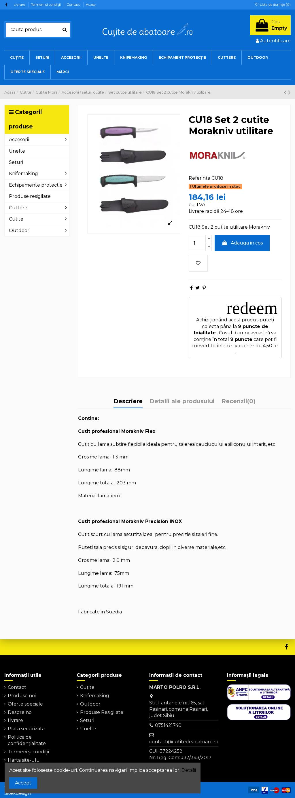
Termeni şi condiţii (46, 4)
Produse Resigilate (101, 712)
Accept (23, 783)
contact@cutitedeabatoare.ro (183, 741)
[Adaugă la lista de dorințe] (198, 263)
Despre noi (20, 712)
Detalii (188, 770)
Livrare (20, 4)
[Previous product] (286, 92)
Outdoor (90, 704)
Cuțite (87, 687)
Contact (74, 4)
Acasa (91, 4)
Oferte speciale (25, 704)
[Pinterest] (204, 288)
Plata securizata (26, 728)
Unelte (88, 728)
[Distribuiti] (191, 288)
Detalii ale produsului (182, 401)
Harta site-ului (24, 760)
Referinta (199, 178)
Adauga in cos (247, 243)
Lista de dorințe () (275, 4)
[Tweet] (197, 288)
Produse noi (22, 695)
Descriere (128, 401)
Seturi (87, 720)
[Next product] (289, 92)
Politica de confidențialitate (27, 740)
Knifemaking (94, 695)
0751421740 (168, 725)
